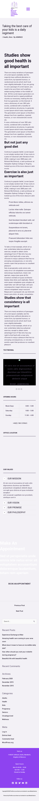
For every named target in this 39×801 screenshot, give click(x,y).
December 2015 (7, 682)
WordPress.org (7, 742)
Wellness (5, 719)
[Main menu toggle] (28, 9)
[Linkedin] (26, 783)
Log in (4, 732)
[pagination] (16, 389)
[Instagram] (16, 783)
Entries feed (6, 735)
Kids (10, 37)
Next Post (19, 611)
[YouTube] (23, 783)
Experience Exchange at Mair (12, 635)
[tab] (19, 478)
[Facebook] (13, 783)
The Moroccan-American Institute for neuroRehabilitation (14, 12)
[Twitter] (19, 783)
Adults (4, 698)
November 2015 (8, 686)
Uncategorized (7, 716)
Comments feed (8, 739)
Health (5, 37)
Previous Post (19, 605)
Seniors (5, 712)
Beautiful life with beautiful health (14, 659)
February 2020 (7, 679)
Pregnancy (6, 709)
